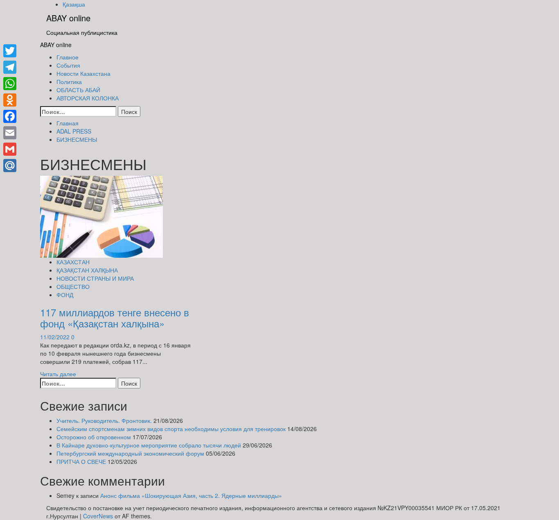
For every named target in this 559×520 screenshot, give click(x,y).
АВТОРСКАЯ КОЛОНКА (87, 98)
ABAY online (68, 18)
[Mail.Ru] (10, 165)
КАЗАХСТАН (73, 262)
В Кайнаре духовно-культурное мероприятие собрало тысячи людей (148, 445)
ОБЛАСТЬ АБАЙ (78, 90)
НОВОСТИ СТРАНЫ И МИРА (95, 278)
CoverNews (98, 516)
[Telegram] (10, 67)
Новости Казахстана (83, 73)
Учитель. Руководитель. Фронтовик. (104, 420)
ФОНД (64, 295)
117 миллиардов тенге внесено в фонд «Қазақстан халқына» (114, 317)
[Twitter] (10, 51)
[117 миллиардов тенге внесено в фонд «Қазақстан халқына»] (101, 216)
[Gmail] (10, 149)
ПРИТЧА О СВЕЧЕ (81, 461)
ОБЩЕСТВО (73, 286)
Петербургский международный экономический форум (130, 453)
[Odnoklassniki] (10, 100)
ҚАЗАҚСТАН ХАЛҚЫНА (87, 270)
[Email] (10, 133)
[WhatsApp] (10, 83)
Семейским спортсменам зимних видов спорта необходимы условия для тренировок (171, 429)
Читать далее (58, 374)
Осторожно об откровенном (93, 437)
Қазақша (74, 4)
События (68, 65)
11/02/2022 (55, 337)
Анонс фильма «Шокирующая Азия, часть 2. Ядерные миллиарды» (191, 495)
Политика (69, 81)
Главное (67, 57)
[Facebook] (10, 116)
